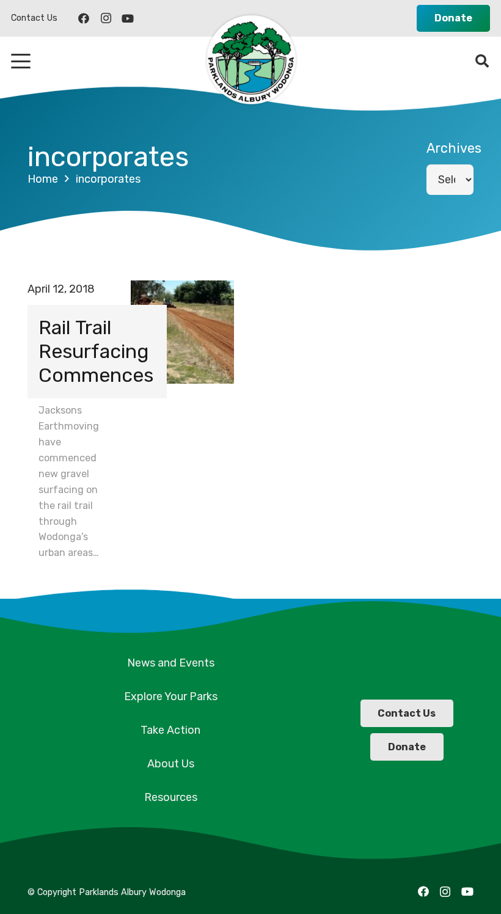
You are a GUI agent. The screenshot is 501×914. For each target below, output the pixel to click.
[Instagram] (106, 18)
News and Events (170, 663)
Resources (170, 797)
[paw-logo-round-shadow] (250, 61)
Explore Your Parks (171, 696)
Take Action (170, 730)
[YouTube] (128, 18)
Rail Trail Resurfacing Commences (95, 351)
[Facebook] (84, 18)
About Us (170, 763)
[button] (21, 61)
